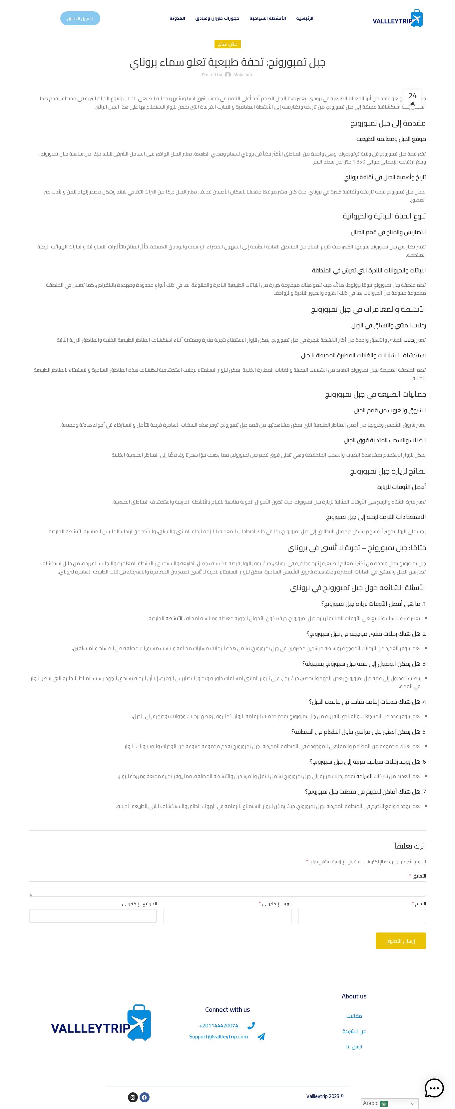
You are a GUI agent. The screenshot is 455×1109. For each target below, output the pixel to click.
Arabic (371, 1103)
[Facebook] (145, 1097)
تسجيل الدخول (80, 18)
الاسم (419, 903)
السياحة (364, 776)
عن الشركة (354, 1031)
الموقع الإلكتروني (139, 903)
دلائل (233, 44)
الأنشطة (174, 618)
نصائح (222, 44)
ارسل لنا (354, 1046)
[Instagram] (133, 1097)
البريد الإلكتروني (274, 903)
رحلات (409, 340)
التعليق (417, 876)
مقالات (354, 1016)
